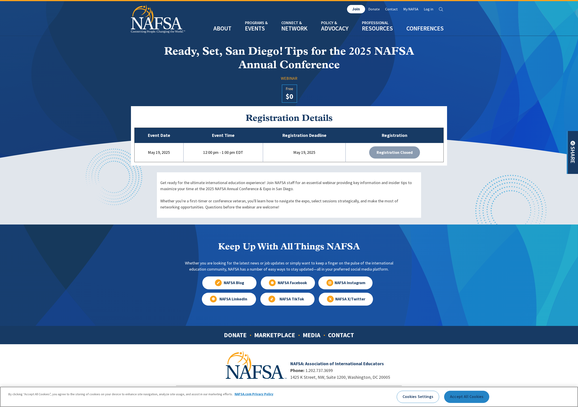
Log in (428, 9)
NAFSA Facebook (292, 282)
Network (294, 28)
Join (356, 9)
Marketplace (274, 335)
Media (311, 335)
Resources (377, 28)
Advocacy (334, 28)
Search (441, 9)
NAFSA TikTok (292, 299)
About (222, 28)
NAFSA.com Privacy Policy (254, 394)
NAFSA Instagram (350, 282)
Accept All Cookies (466, 396)
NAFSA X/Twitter (350, 299)
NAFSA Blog (234, 282)
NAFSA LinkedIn (233, 299)
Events (255, 28)
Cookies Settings (418, 396)
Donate (374, 9)
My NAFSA (410, 9)
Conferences (425, 28)
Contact (391, 9)
